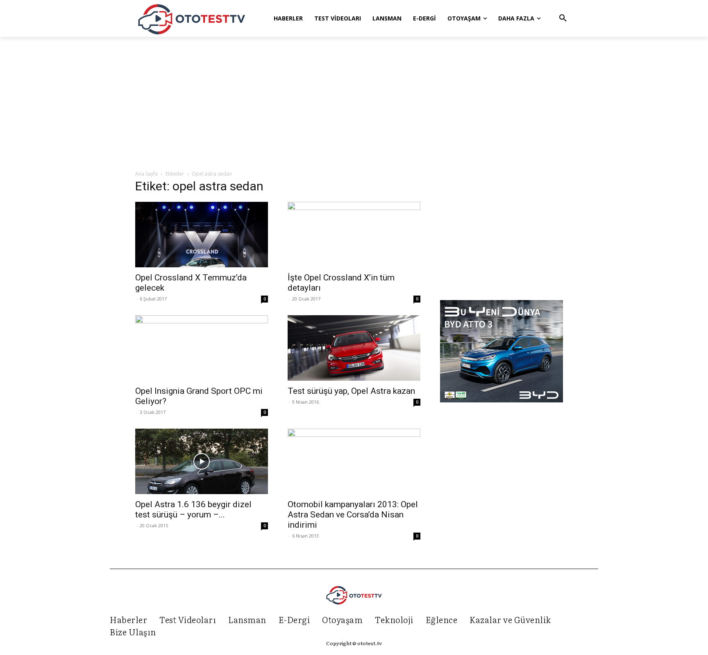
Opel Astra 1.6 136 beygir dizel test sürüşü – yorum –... (193, 509)
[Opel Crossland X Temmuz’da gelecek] (201, 234)
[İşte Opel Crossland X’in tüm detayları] (354, 234)
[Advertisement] (354, 104)
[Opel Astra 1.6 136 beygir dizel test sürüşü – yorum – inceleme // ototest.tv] (201, 461)
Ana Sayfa (146, 173)
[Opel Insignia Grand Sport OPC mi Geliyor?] (201, 348)
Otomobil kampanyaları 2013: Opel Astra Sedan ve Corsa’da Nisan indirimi (353, 514)
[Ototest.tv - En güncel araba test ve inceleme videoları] (191, 18)
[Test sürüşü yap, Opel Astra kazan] (354, 348)
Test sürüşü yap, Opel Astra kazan (351, 391)
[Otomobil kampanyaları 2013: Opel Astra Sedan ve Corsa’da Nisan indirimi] (354, 461)
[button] (563, 18)
